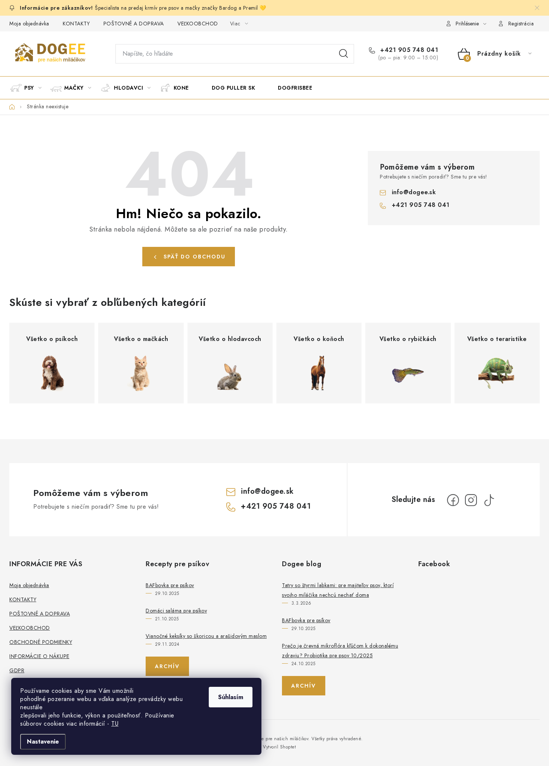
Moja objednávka (29, 23)
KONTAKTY (76, 23)
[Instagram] (471, 500)
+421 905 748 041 (408, 50)
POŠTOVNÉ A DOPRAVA (133, 23)
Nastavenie (43, 741)
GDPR (16, 670)
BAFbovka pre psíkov (170, 585)
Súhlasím (230, 697)
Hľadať (343, 53)
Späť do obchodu (195, 256)
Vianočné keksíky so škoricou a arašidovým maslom (206, 636)
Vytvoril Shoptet (279, 747)
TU (114, 723)
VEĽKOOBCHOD (197, 23)
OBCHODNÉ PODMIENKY (40, 642)
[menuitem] (29, 88)
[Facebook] (453, 500)
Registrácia (521, 23)
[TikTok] (489, 500)
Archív (167, 666)
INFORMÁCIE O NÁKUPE (39, 656)
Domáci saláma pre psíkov (176, 610)
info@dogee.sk (414, 192)
